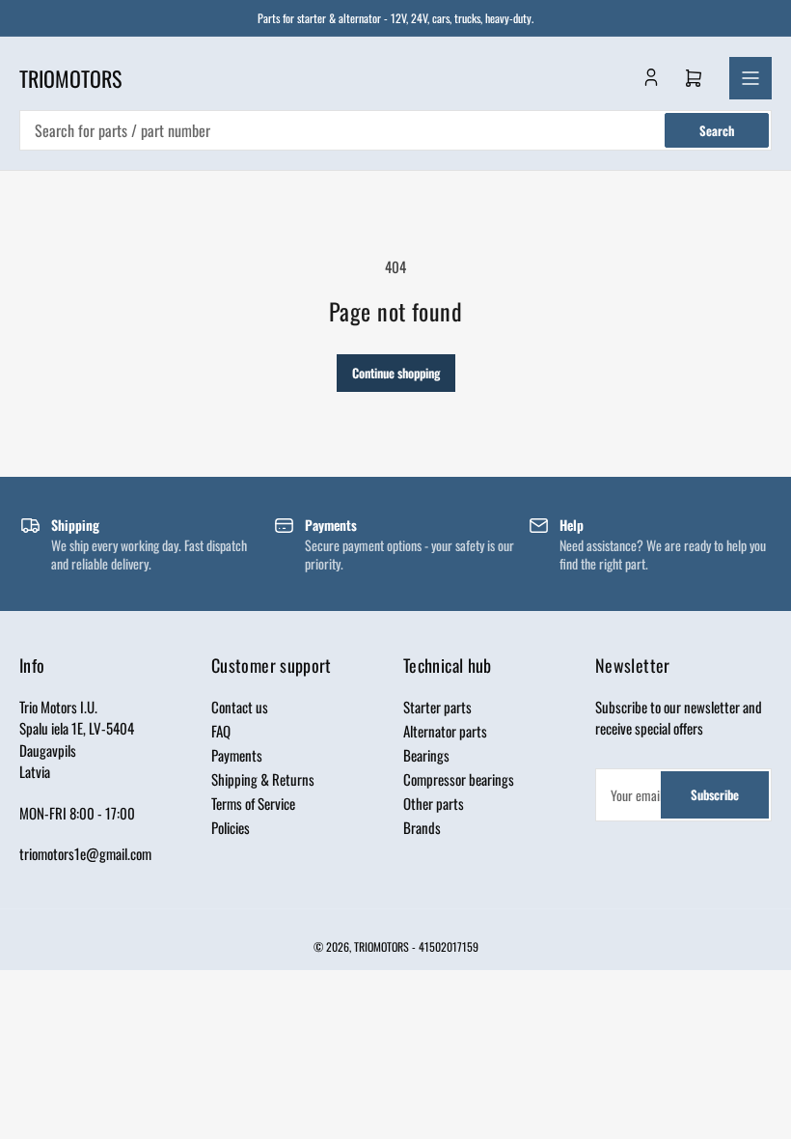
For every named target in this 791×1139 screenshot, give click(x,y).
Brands (422, 827)
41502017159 (448, 946)
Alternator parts (445, 730)
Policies (230, 827)
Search (716, 130)
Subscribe (715, 794)
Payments (236, 754)
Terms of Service (253, 803)
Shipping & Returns (262, 779)
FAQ (221, 730)
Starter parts (437, 706)
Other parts (433, 803)
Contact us (239, 706)
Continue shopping (396, 372)
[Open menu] (750, 78)
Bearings (426, 754)
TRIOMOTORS (381, 946)
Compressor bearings (458, 779)
